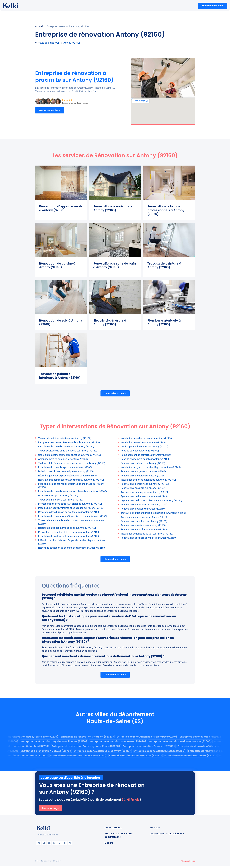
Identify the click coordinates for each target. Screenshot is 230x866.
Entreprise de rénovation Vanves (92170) (50, 751)
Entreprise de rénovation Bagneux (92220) (186, 755)
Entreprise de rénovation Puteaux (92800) (201, 736)
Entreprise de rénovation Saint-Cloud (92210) (74, 755)
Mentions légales (188, 861)
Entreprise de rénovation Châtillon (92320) (83, 736)
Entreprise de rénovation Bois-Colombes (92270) (142, 736)
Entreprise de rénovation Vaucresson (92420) (122, 741)
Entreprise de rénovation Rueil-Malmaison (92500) (184, 741)
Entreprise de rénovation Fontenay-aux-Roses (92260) (82, 746)
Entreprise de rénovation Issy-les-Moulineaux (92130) (58, 741)
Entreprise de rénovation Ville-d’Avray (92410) (106, 751)
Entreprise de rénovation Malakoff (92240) (131, 755)
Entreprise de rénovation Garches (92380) (144, 746)
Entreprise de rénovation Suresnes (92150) (164, 751)
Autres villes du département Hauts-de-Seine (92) (115, 718)
